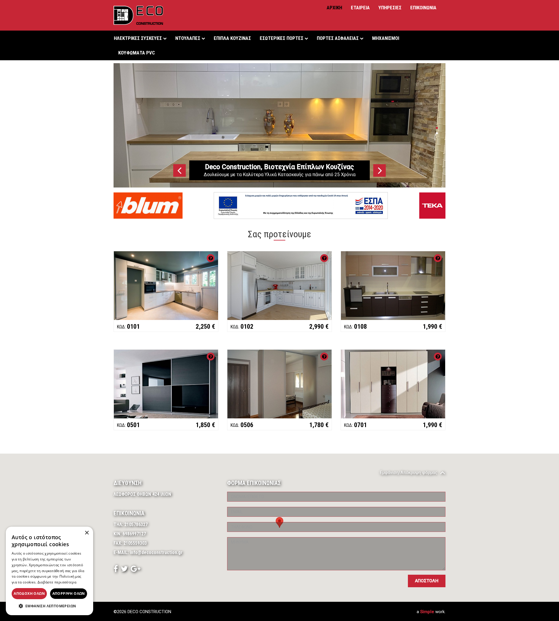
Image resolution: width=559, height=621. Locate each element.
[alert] (49, 571)
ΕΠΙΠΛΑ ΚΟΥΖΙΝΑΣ (232, 38)
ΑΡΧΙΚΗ (334, 7)
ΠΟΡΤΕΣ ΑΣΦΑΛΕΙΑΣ (338, 38)
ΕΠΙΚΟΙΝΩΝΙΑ (423, 7)
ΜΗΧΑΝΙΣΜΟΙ (385, 38)
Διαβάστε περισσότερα (57, 582)
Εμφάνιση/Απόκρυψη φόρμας (409, 472)
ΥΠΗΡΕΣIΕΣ (389, 7)
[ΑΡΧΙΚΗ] (138, 15)
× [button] (86, 533)
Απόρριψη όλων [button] (68, 593)
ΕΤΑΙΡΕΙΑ (360, 7)
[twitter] (124, 570)
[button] (49, 606)
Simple (427, 611)
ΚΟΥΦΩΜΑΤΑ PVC (136, 53)
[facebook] (116, 570)
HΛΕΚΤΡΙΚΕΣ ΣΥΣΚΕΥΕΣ (138, 38)
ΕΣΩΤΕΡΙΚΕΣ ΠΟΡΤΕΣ (282, 38)
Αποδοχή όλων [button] (29, 593)
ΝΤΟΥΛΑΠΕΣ (188, 38)
